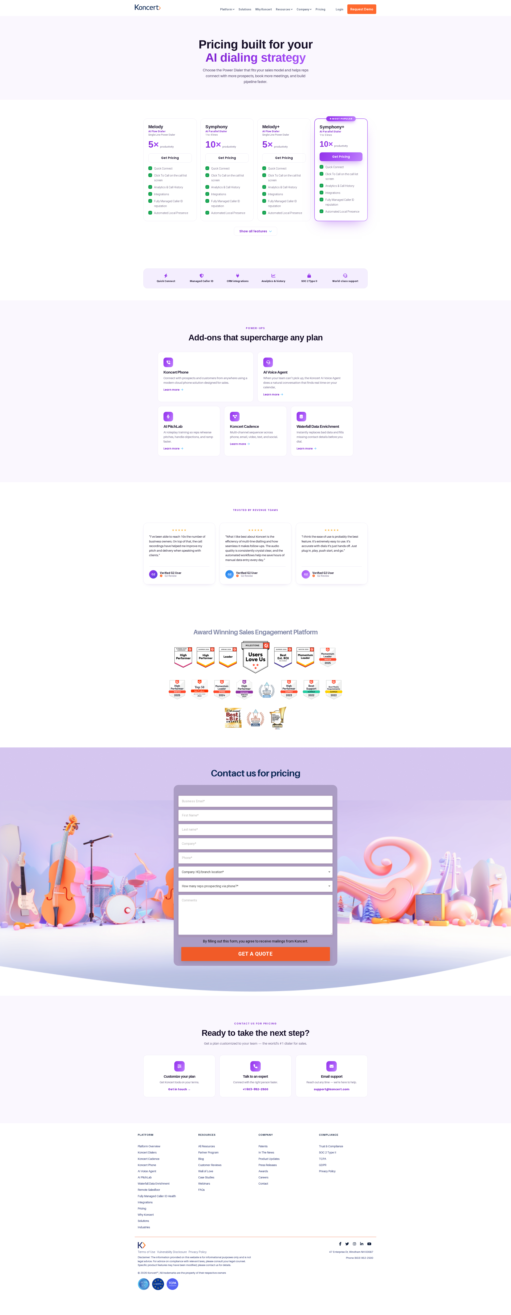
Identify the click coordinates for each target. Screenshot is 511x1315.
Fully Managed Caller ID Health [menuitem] (157, 1196)
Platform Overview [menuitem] (149, 1146)
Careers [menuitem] (263, 1177)
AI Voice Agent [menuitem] (147, 1171)
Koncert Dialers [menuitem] (147, 1152)
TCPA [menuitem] (322, 1158)
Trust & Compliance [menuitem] (331, 1146)
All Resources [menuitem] (206, 1146)
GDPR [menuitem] (322, 1165)
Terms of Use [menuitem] (146, 1252)
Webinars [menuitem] (204, 1183)
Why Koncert (263, 9)
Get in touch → (179, 1089)
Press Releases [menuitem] (267, 1165)
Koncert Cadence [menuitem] (148, 1158)
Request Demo (361, 9)
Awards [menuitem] (263, 1171)
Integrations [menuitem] (145, 1202)
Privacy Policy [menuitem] (327, 1171)
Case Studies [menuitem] (206, 1177)
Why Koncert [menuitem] (146, 1214)
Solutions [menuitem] (143, 1220)
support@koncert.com (331, 1089)
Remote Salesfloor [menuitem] (149, 1189)
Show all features (253, 231)
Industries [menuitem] (144, 1227)
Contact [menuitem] (263, 1183)
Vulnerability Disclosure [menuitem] (172, 1252)
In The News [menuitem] (266, 1152)
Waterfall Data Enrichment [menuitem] (153, 1183)
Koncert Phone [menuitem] (147, 1165)
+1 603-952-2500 (255, 1089)
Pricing (320, 9)
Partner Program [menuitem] (208, 1152)
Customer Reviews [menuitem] (209, 1165)
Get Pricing (170, 158)
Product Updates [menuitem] (268, 1158)
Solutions (245, 9)
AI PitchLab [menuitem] (145, 1177)
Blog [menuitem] (201, 1158)
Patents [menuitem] (262, 1146)
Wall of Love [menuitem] (205, 1171)
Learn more (171, 389)
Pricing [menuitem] (142, 1208)
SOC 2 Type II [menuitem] (327, 1152)
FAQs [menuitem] (201, 1189)
